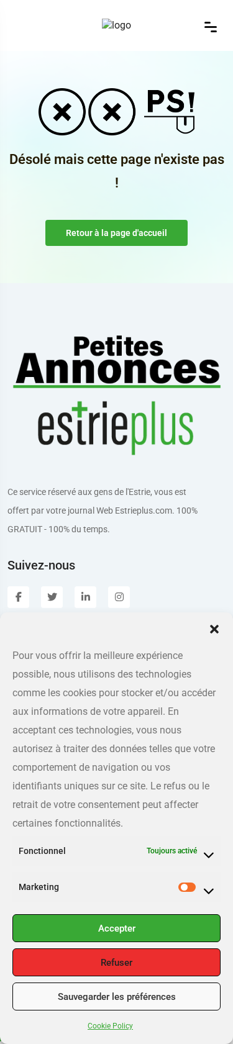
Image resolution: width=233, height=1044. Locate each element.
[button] (214, 628)
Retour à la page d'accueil (116, 233)
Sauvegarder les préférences (117, 996)
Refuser (116, 962)
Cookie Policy (110, 1026)
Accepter (116, 928)
